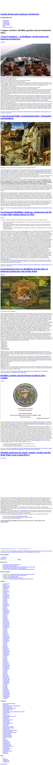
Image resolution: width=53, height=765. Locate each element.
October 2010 (6, 667)
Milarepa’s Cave (4, 511)
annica (34, 100)
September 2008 (6, 696)
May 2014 (5, 617)
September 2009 (6, 682)
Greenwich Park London (8, 726)
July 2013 (5, 629)
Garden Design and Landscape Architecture (20, 14)
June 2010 (5, 671)
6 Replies (2, 217)
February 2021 (6, 587)
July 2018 (5, 593)
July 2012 (5, 642)
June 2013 (5, 630)
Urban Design (6, 749)
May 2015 (5, 608)
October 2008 (6, 695)
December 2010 (6, 664)
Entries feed (5, 759)
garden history (21, 449)
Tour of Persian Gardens (13, 576)
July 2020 (5, 589)
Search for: (3, 559)
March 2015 (5, 609)
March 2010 (5, 675)
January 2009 (6, 691)
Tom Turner (9, 112)
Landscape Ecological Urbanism (9, 732)
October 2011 (6, 653)
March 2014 (5, 619)
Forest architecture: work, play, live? (15, 577)
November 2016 (6, 597)
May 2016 (5, 601)
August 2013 (5, 627)
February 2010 (6, 676)
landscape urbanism (7, 734)
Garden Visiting (6, 720)
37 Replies (3, 121)
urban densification (7, 748)
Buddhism (8, 171)
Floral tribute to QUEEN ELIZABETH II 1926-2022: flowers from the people (19, 566)
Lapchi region (23, 510)
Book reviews (6, 704)
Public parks (5, 740)
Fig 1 (36, 92)
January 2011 (6, 663)
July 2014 (5, 615)
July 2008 (5, 698)
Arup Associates (22, 441)
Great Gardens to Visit (7, 723)
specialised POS (6, 742)
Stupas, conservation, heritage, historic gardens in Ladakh (21, 578)
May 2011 (5, 659)
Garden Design (6, 22)
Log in (4, 758)
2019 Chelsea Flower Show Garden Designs (17, 575)
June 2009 (5, 685)
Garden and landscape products (9, 716)
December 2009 (6, 678)
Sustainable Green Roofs (8, 746)
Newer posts (4, 558)
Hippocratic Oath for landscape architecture (43, 359)
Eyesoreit (5, 713)
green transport (6, 724)
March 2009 (5, 689)
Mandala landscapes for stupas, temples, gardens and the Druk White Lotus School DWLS (26, 453)
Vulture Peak (8, 77)
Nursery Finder (6, 24)
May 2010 (5, 673)
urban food (5, 752)
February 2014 (6, 620)
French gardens (6, 715)
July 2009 (5, 684)
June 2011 (5, 657)
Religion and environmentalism (16, 260)
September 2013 (6, 626)
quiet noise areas (6, 741)
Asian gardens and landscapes (17, 111)
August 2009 (5, 683)
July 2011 (5, 656)
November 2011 (6, 652)
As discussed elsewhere (10, 327)
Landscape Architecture (5, 372)
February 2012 (6, 648)
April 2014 (5, 618)
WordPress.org (6, 761)
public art (5, 739)
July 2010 (5, 670)
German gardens (6, 722)
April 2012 (5, 646)
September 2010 (6, 668)
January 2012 (6, 649)
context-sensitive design (8, 709)
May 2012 (5, 645)
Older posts (3, 557)
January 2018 (6, 594)
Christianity (15, 171)
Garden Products (6, 23)
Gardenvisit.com (4, 763)
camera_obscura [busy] (24, 548)
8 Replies (2, 274)
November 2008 (6, 693)
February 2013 (6, 634)
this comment (25, 231)
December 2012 (6, 637)
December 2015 (6, 604)
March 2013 (5, 633)
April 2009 (5, 688)
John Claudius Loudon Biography (10, 565)
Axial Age (43, 104)
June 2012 (5, 644)
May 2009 (5, 686)
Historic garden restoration (8, 727)
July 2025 (5, 584)
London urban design (7, 735)
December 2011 (6, 651)
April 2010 (5, 674)
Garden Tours (6, 21)
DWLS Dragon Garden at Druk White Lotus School (13, 711)
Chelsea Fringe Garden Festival (9, 708)
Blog (4, 26)
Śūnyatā (27, 82)
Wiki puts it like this (34, 351)
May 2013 (5, 631)
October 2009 (6, 681)
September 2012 (6, 640)
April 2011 (5, 660)
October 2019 (6, 590)
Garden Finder (6, 20)
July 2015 (5, 606)
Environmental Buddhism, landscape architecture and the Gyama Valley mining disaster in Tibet (26, 213)
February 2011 (6, 662)
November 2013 (6, 624)
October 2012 (6, 639)
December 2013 (6, 623)
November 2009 (6, 679)
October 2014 (6, 612)
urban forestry (6, 753)
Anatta (6, 83)
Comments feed (6, 760)
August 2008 (5, 697)
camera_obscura (4, 521)
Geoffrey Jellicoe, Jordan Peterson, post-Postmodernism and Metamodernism (18, 569)
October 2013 (6, 625)
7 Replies (2, 381)
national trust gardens (7, 737)
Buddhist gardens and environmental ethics (32, 111)
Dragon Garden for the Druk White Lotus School (35, 423)
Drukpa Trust (38, 440)
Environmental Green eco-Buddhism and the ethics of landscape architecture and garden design (24, 270)
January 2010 (6, 677)
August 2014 (5, 613)
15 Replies (3, 42)
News (4, 738)
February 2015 (6, 610)
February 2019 (6, 591)
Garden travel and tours (8, 719)
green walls (5, 725)
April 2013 (5, 632)
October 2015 (6, 605)
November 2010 (6, 666)
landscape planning (45, 264)
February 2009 (6, 690)
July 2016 (5, 598)
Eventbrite (13, 424)
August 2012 (5, 641)
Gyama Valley (30, 247)
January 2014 (6, 622)
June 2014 (5, 616)
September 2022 (6, 586)
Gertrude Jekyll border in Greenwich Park (11, 564)
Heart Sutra (3, 78)
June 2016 (5, 600)
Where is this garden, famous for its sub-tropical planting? (15, 568)
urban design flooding (7, 750)
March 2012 (5, 647)
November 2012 (6, 638)
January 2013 (6, 635)
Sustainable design (7, 745)
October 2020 (6, 588)
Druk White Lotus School (16, 514)
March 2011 (5, 661)
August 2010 (5, 669)
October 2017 (6, 596)
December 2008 (6, 692)
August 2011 (5, 655)
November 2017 (6, 595)
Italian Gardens (6, 728)
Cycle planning (6, 710)
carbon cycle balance (7, 706)
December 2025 (6, 583)
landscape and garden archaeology (10, 730)
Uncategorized (6, 747)
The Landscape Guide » (8, 27)
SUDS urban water (7, 744)
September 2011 (6, 654)
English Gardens (6, 712)
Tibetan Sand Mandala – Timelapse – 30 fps (8, 548)
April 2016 (5, 602)
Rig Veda (18, 498)
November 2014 (6, 611)
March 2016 (5, 603)
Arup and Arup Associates (22, 516)
